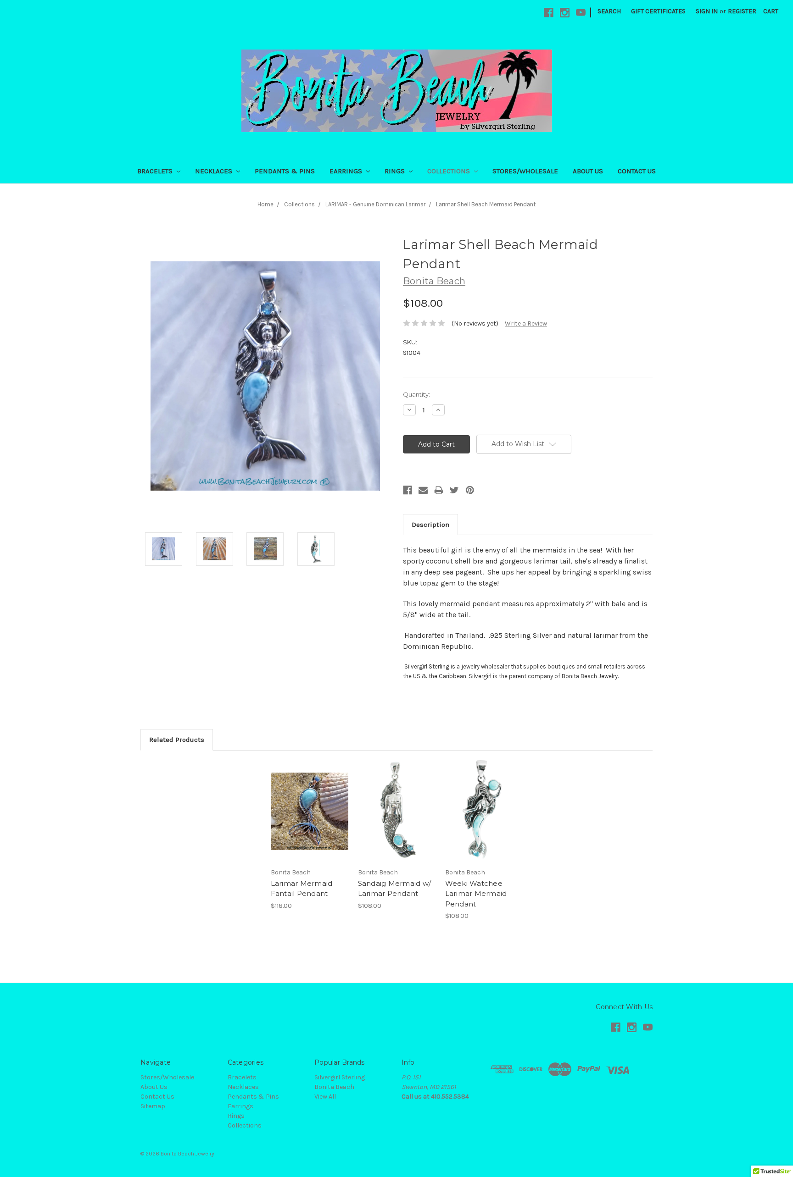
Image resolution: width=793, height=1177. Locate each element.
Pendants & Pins (285, 171)
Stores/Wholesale (525, 171)
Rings (396, 171)
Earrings (346, 171)
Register (742, 11)
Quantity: (416, 394)
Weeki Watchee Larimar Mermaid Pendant (476, 893)
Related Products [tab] (176, 739)
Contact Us (637, 171)
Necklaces (214, 171)
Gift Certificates (658, 11)
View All (325, 1096)
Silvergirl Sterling (339, 1077)
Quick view (309, 803)
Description (430, 524)
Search (609, 11)
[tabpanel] (309, 835)
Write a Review (526, 323)
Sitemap (152, 1106)
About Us (588, 171)
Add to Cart (309, 819)
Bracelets (155, 171)
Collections (449, 171)
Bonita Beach (334, 1087)
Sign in (707, 11)
